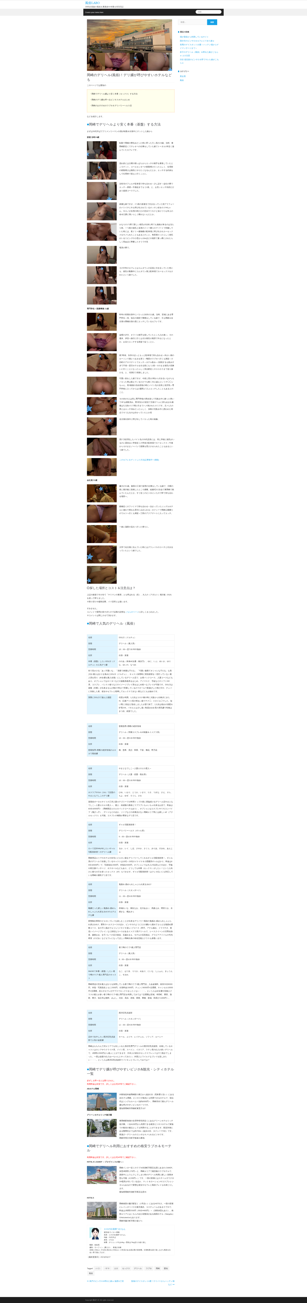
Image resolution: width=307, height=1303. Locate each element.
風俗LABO (92, 3)
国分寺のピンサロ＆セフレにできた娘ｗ (197, 41)
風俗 (91, 1273)
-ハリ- (97, 1268)
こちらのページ (132, 612)
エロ (116, 1268)
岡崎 (158, 1268)
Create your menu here (94, 12)
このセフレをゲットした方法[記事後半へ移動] (139, 460)
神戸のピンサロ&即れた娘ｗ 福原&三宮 (106, 1281)
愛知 (166, 1268)
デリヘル (138, 1268)
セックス (126, 1268)
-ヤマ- (107, 1268)
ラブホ (149, 1268)
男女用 (183, 76)
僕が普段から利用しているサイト (194, 37)
